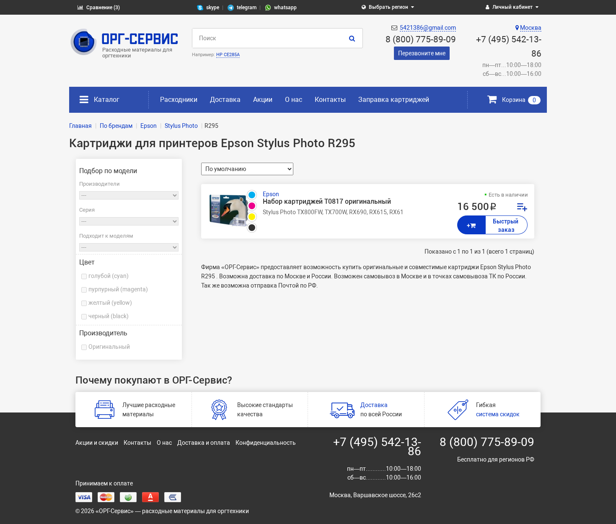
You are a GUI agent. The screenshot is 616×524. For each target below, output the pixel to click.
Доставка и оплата (203, 442)
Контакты (330, 100)
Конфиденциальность (266, 442)
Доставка (225, 100)
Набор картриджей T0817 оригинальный (327, 201)
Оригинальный (109, 346)
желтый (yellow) (110, 302)
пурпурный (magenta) (118, 289)
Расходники (178, 100)
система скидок (498, 414)
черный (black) (108, 316)
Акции (262, 100)
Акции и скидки (96, 442)
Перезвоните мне (421, 53)
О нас (293, 100)
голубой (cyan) (108, 275)
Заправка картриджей (393, 100)
